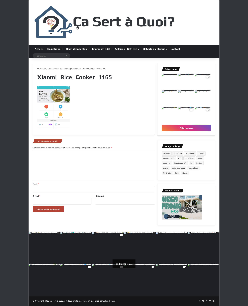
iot (191, 163)
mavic (165, 168)
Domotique (53, 49)
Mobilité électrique (154, 49)
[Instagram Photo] (170, 82)
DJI (179, 158)
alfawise (166, 153)
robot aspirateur (178, 168)
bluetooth (178, 153)
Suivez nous (187, 128)
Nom (36, 184)
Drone (199, 158)
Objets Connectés (76, 49)
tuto (176, 173)
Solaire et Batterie (126, 49)
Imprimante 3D (101, 49)
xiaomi (185, 173)
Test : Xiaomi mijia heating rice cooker (64, 68)
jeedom (199, 163)
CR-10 (201, 153)
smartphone (193, 168)
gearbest (166, 163)
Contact (175, 49)
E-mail (36, 196)
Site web (100, 196)
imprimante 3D (180, 163)
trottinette (167, 173)
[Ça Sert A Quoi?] (104, 22)
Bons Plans (190, 153)
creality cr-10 (168, 158)
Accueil (39, 49)
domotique (189, 158)
